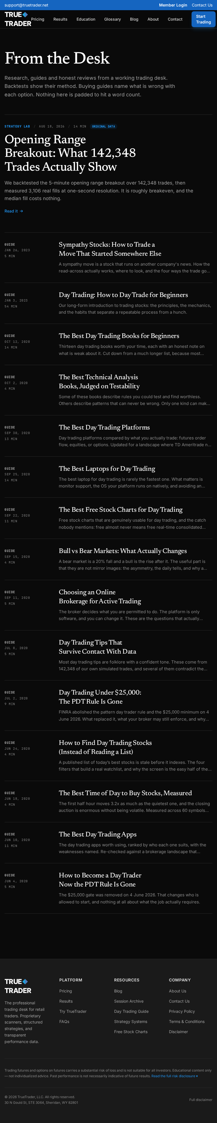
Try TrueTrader (72, 1011)
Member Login (173, 5)
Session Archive (129, 1001)
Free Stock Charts (130, 1031)
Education (86, 19)
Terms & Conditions (187, 1021)
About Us (177, 990)
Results (60, 19)
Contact (175, 19)
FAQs (64, 1021)
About (153, 19)
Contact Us (202, 5)
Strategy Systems (130, 1021)
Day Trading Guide (131, 1011)
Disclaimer (178, 1031)
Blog (134, 19)
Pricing (37, 19)
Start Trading (203, 19)
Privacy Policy (182, 1011)
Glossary (112, 19)
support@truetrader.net (26, 5)
